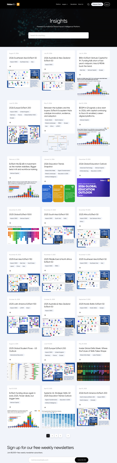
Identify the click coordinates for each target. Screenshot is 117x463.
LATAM (58, 126)
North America (59, 120)
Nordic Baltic (48, 120)
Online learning (84, 171)
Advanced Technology (86, 167)
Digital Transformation (64, 170)
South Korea (31, 263)
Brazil (27, 308)
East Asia (82, 70)
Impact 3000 (13, 62)
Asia (32, 62)
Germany (12, 114)
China (18, 266)
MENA (59, 123)
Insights (64, 4)
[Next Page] (70, 435)
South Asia (58, 218)
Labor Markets (96, 355)
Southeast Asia (24, 62)
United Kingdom (24, 111)
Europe (101, 70)
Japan (12, 266)
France (20, 114)
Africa (51, 126)
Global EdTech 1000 (30, 114)
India (65, 218)
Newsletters (73, 4)
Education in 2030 (63, 173)
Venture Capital (92, 70)
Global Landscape (50, 123)
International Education (16, 355)
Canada (93, 400)
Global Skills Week (50, 170)
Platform (58, 4)
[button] (65, 4)
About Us (80, 4)
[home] (13, 4)
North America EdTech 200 (87, 397)
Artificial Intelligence (50, 176)
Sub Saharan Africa (95, 218)
